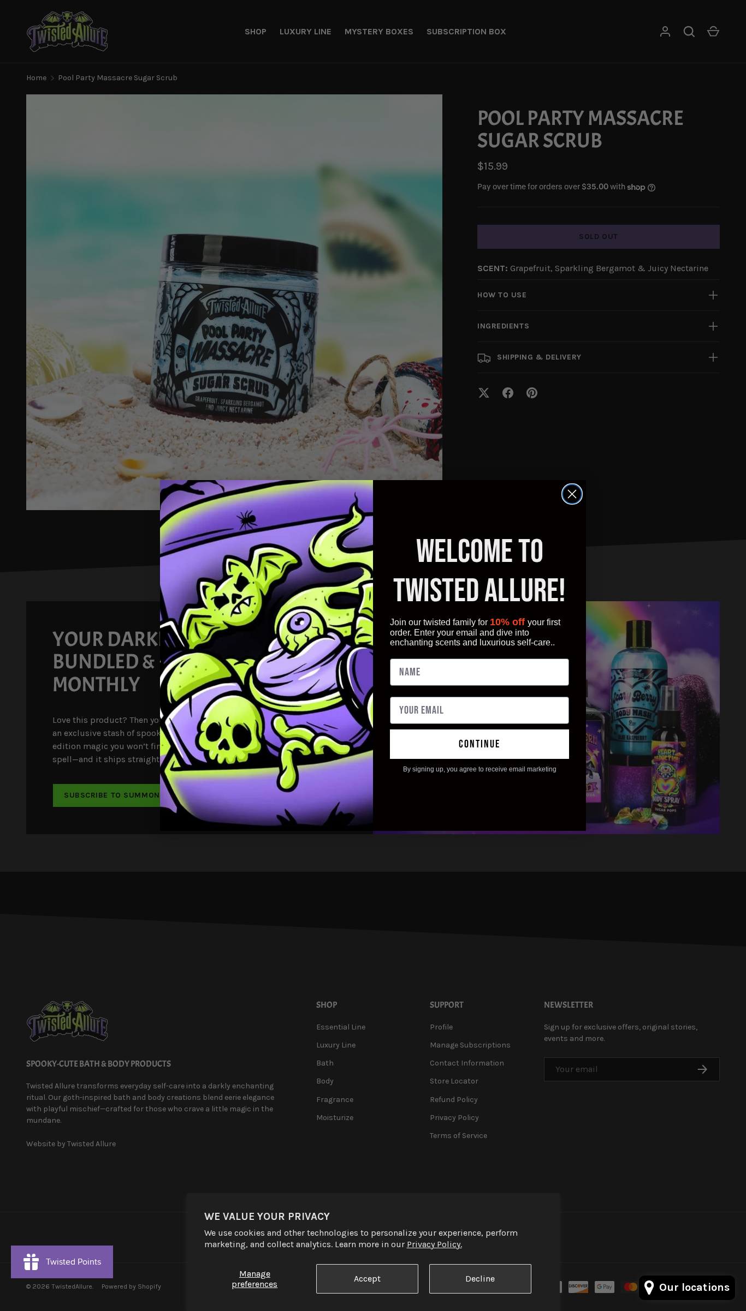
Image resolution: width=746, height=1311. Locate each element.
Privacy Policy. (434, 1244)
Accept (367, 1278)
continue (479, 744)
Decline (480, 1278)
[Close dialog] (572, 494)
